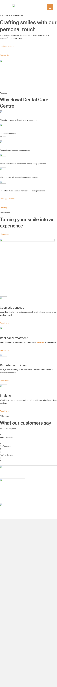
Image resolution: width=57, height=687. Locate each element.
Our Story (3, 208)
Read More (4, 323)
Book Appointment (7, 46)
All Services (4, 234)
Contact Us (4, 55)
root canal (41, 342)
